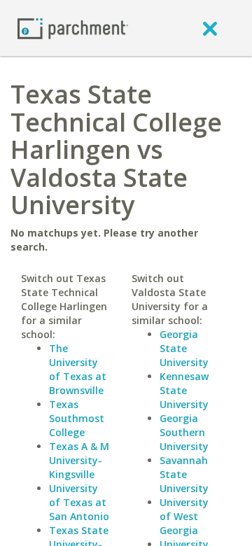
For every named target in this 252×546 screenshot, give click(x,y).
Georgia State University (184, 348)
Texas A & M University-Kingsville (79, 460)
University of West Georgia (184, 516)
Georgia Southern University (184, 432)
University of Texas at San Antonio (79, 502)
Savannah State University (184, 474)
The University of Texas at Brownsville (77, 369)
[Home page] (73, 27)
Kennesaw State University (184, 390)
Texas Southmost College (76, 418)
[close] (210, 28)
